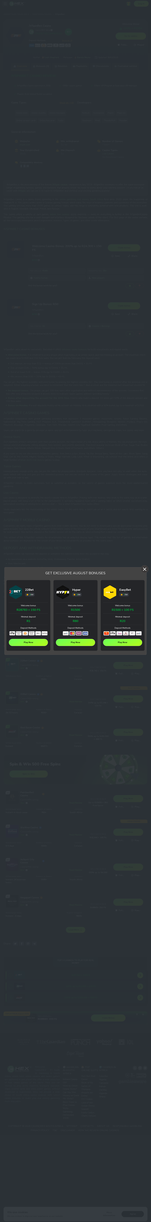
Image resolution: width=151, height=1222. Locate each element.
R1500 (75, 610)
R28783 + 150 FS (28, 610)
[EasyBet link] (110, 592)
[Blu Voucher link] (119, 633)
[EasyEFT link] (126, 633)
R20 (122, 621)
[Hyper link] (63, 592)
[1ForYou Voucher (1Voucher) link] (106, 633)
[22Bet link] (16, 592)
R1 (28, 621)
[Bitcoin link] (25, 633)
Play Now (28, 642)
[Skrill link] (79, 633)
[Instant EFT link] (66, 633)
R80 (75, 621)
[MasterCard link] (72, 633)
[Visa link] (85, 633)
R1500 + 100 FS (123, 610)
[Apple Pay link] (12, 633)
